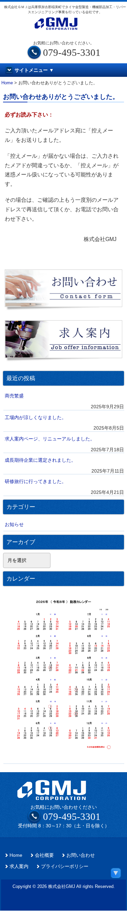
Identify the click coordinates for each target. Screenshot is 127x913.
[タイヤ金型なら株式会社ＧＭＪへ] (64, 27)
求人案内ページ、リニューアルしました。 (50, 438)
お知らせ (14, 524)
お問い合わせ (80, 855)
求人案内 (18, 866)
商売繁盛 (14, 395)
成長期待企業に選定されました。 (40, 460)
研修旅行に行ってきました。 (35, 481)
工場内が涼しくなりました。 (35, 417)
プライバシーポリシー (64, 866)
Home (15, 855)
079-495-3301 (72, 816)
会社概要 (44, 855)
